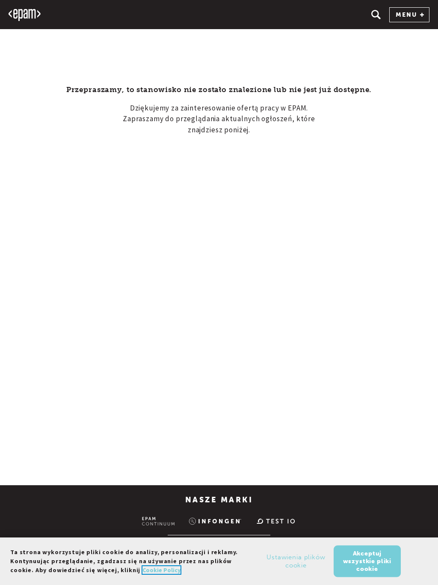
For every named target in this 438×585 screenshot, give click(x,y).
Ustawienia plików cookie (295, 561)
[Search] (376, 14)
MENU (406, 14)
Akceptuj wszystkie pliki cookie (367, 560)
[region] (219, 561)
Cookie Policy (161, 570)
